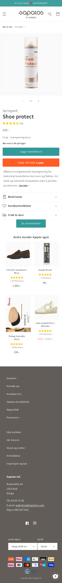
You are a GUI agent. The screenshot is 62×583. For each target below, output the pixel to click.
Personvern (13, 417)
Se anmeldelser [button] (31, 223)
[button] (4, 14)
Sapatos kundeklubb (18, 401)
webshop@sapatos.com (30, 505)
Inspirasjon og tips (17, 463)
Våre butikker (14, 432)
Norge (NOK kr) (19, 546)
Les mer (23, 185)
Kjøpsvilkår (13, 409)
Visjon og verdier (16, 447)
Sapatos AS (37, 578)
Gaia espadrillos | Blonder (45, 324)
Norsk (44, 546)
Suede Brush (45, 269)
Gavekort (12, 378)
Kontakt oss (13, 386)
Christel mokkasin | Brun (16, 271)
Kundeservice (14, 393)
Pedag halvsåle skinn (17, 338)
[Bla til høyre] (38, 101)
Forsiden (19, 26)
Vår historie (13, 440)
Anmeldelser (13, 455)
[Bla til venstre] (23, 101)
